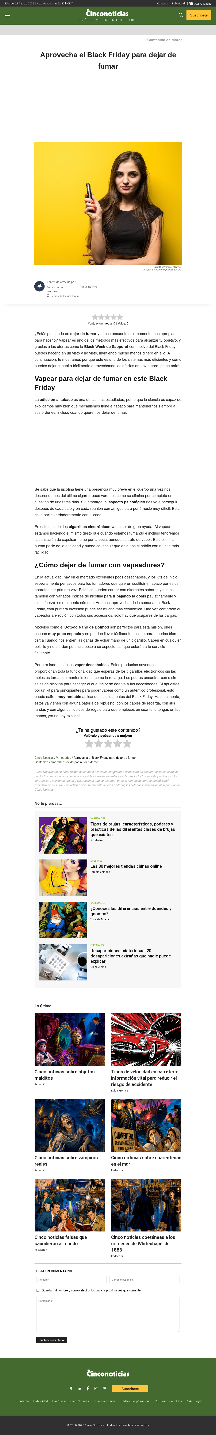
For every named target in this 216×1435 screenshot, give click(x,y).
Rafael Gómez (119, 1090)
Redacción (41, 1084)
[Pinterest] (104, 1388)
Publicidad (178, 3)
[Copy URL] (172, 287)
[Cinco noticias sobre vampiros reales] (70, 1125)
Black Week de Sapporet (106, 346)
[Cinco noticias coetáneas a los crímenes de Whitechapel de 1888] (146, 1205)
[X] (143, 287)
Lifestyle (96, 860)
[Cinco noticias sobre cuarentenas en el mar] (146, 1125)
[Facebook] (152, 287)
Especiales (97, 945)
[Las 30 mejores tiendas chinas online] (63, 877)
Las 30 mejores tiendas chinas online (126, 866)
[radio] (89, 744)
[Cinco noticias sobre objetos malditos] (70, 1039)
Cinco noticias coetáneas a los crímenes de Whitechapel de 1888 (143, 1244)
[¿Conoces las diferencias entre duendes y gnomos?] (63, 920)
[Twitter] (71, 1388)
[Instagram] (96, 1388)
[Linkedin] (79, 1388)
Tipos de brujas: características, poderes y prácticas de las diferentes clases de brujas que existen (132, 829)
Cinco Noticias (44, 757)
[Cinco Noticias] (108, 1373)
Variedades (63, 757)
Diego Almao (98, 967)
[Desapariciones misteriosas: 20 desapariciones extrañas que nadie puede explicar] (63, 962)
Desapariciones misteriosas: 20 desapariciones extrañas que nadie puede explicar (130, 956)
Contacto (162, 3)
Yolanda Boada (99, 919)
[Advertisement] (108, 110)
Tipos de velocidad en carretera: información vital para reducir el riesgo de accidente (144, 1078)
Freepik (175, 266)
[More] (182, 287)
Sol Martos (96, 840)
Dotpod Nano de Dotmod (86, 627)
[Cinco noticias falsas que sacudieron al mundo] (70, 1205)
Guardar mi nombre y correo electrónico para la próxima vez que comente (91, 1290)
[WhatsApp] (162, 287)
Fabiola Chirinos (100, 872)
